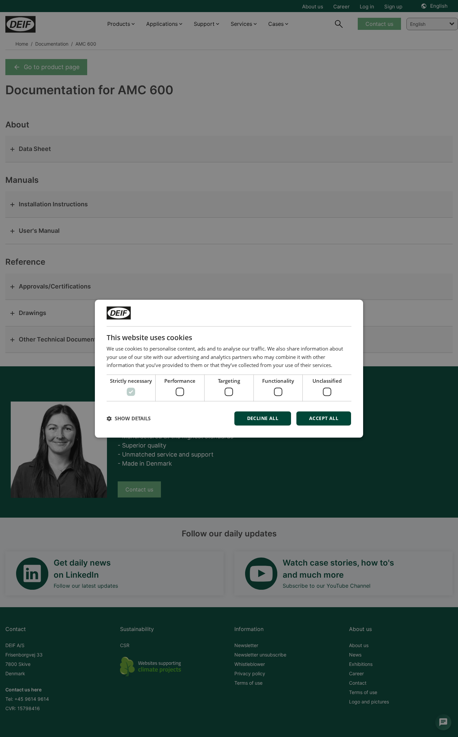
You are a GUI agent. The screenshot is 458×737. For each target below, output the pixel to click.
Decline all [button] (262, 418)
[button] (129, 418)
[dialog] (229, 368)
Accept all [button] (323, 418)
